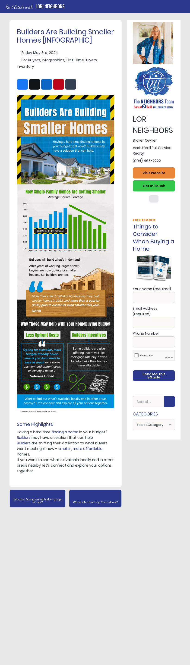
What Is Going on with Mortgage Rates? (38, 500)
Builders (24, 437)
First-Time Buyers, (82, 60)
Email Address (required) (145, 311)
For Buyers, (31, 60)
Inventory (25, 66)
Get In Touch (154, 186)
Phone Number (146, 333)
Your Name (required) (152, 289)
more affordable (87, 448)
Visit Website (153, 173)
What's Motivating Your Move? (95, 502)
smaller (64, 448)
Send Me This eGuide (153, 376)
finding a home (64, 432)
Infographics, (53, 60)
